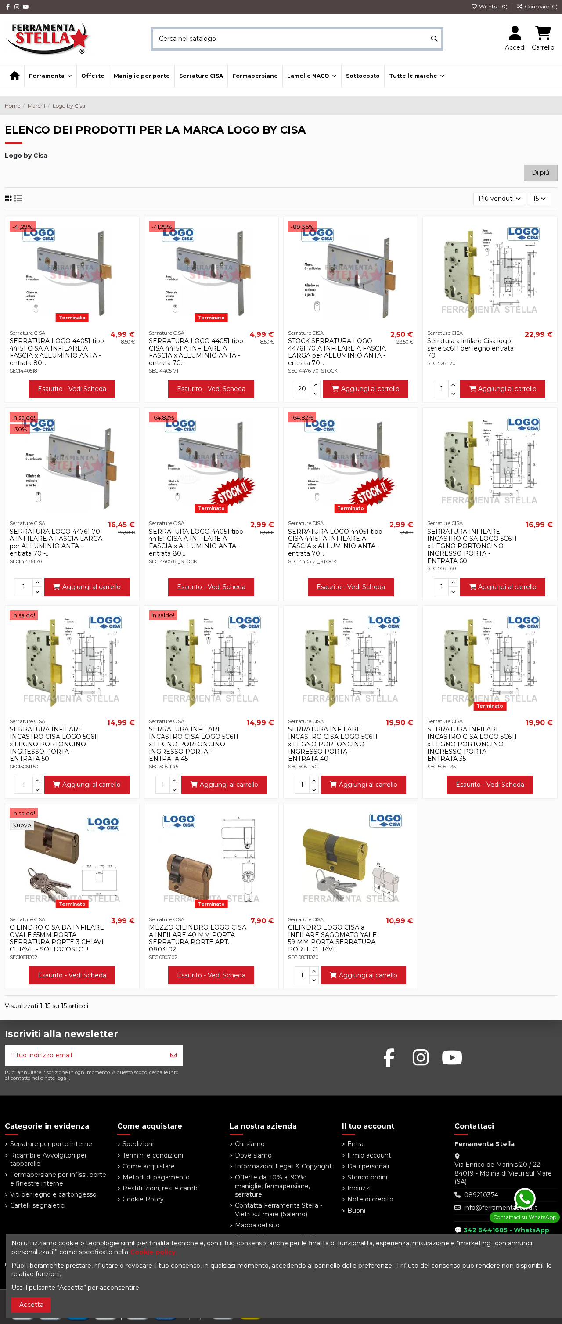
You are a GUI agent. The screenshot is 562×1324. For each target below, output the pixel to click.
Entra (355, 1144)
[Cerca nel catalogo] (434, 39)
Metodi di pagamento (156, 1177)
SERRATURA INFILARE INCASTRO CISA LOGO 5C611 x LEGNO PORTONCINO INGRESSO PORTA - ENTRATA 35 (472, 744)
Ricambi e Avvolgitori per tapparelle (48, 1159)
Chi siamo (250, 1144)
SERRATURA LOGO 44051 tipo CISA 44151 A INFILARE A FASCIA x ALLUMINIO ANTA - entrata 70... (196, 352)
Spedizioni (138, 1144)
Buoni (356, 1211)
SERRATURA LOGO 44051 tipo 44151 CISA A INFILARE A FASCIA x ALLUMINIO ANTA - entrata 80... (57, 352)
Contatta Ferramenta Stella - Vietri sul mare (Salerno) (278, 1209)
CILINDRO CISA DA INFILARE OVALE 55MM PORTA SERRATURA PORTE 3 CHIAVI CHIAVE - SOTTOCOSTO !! (57, 938)
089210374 (481, 1195)
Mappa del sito (257, 1225)
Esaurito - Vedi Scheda (72, 389)
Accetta (31, 1305)
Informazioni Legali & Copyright (283, 1166)
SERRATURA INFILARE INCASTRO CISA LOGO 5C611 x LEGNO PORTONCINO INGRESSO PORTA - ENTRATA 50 (54, 744)
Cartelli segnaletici (37, 1205)
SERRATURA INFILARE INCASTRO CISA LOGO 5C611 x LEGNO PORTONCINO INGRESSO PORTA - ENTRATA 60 (472, 546)
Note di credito (370, 1199)
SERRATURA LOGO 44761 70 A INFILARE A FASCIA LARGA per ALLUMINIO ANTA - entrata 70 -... (56, 542)
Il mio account (369, 1155)
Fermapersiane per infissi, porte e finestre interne (58, 1179)
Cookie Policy (143, 1199)
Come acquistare (148, 1166)
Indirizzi (359, 1188)
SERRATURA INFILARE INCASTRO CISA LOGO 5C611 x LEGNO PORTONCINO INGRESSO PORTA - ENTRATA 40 (333, 744)
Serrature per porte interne (51, 1144)
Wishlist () (493, 6)
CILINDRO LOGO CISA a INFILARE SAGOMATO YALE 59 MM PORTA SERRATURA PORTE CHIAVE (332, 938)
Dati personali (368, 1166)
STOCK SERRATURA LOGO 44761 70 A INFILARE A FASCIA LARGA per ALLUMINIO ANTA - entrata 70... (337, 352)
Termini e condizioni (152, 1155)
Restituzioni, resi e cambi (160, 1188)
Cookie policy (152, 1252)
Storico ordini (367, 1177)
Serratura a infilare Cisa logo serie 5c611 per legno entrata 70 (470, 348)
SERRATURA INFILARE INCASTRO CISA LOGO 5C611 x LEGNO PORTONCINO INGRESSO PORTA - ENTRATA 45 (193, 744)
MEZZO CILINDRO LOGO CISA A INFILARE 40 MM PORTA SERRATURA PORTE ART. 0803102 (197, 938)
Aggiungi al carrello (370, 389)
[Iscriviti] (173, 1055)
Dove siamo (253, 1155)
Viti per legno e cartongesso (53, 1194)
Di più (540, 173)
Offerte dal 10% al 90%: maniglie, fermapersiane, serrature (272, 1185)
